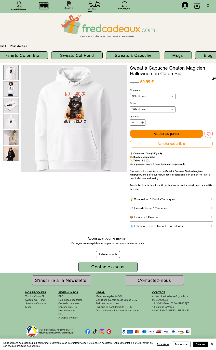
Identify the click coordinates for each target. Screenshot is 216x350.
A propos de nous (68, 317)
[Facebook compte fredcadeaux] (88, 331)
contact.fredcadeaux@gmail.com (170, 296)
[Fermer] (212, 344)
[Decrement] (132, 122)
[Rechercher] (208, 5)
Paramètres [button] (163, 344)
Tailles (134, 103)
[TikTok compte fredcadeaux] (95, 331)
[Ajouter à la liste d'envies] (209, 134)
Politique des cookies (28, 345)
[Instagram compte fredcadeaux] (102, 331)
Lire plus (134, 189)
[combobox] (153, 96)
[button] (197, 5)
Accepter (200, 344)
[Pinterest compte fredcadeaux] (109, 331)
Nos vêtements (66, 310)
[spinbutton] (138, 122)
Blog (60, 314)
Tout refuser (181, 344)
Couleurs (136, 90)
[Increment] (143, 122)
